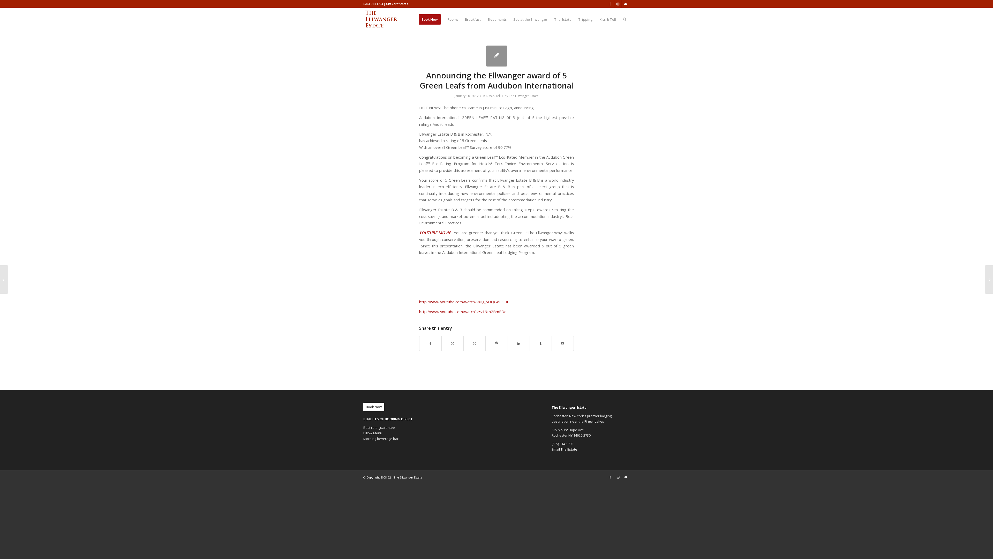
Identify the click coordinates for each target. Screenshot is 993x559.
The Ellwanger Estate (524, 96)
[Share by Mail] (563, 343)
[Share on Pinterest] (496, 343)
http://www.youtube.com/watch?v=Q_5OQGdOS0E (464, 301)
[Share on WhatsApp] (474, 343)
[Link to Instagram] (618, 4)
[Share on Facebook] (430, 343)
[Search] (625, 19)
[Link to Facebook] (610, 4)
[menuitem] (429, 19)
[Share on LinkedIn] (519, 343)
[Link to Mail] (626, 4)
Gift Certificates (397, 4)
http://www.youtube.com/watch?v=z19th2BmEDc (463, 311)
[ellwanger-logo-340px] (388, 19)
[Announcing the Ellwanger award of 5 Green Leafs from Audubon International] (496, 56)
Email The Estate (564, 449)
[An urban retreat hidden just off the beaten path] (4, 279)
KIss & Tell (493, 96)
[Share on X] (452, 343)
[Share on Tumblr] (541, 343)
